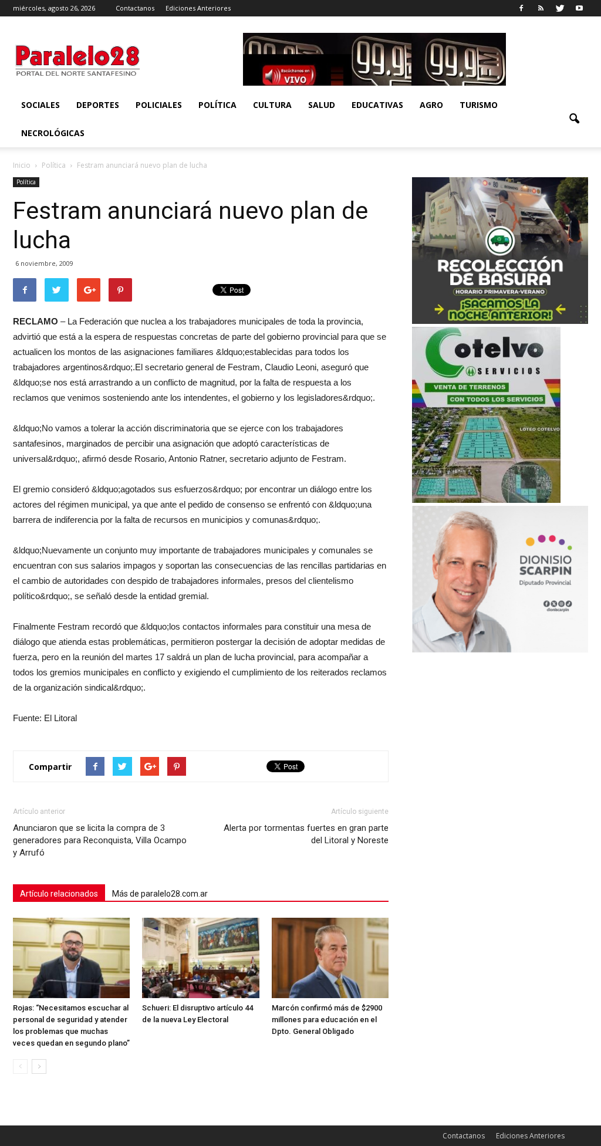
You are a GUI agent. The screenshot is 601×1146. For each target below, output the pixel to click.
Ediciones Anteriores (198, 8)
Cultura (272, 104)
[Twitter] (560, 8)
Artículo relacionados (59, 893)
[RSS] (540, 8)
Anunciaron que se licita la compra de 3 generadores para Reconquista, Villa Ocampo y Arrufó (100, 840)
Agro (431, 104)
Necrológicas (53, 132)
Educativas (377, 104)
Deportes (97, 104)
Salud (321, 104)
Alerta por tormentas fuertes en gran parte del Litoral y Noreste (306, 834)
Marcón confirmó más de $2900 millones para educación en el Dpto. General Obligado (327, 1019)
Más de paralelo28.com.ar (160, 893)
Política (217, 104)
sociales (40, 104)
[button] (574, 119)
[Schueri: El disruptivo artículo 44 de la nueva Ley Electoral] (200, 958)
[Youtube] (579, 8)
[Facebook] (521, 8)
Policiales (159, 104)
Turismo (479, 104)
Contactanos (135, 8)
